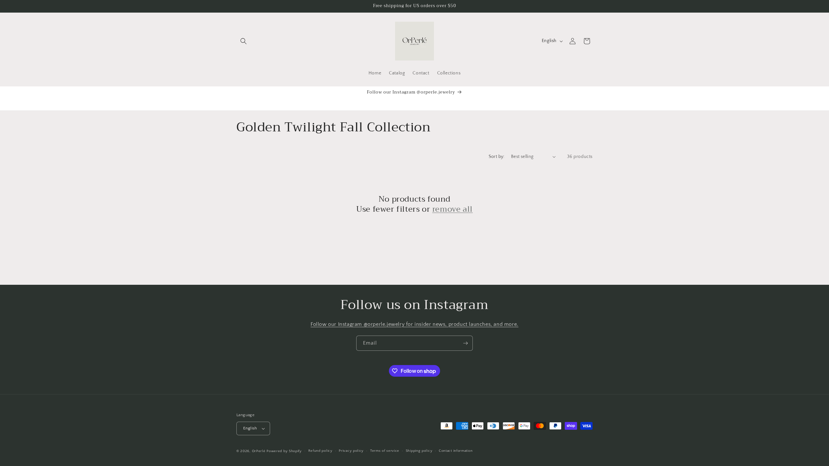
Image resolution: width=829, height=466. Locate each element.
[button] (243, 41)
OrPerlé (259, 451)
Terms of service (384, 451)
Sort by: (497, 156)
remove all (452, 209)
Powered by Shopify (284, 451)
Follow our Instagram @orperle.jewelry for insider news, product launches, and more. (414, 324)
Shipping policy (419, 451)
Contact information (455, 451)
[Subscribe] (465, 343)
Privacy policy (351, 451)
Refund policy (320, 451)
